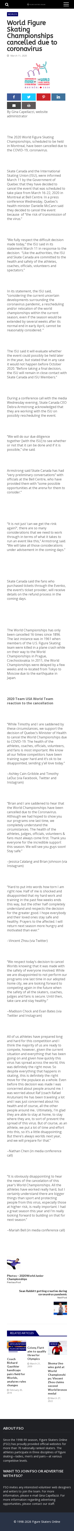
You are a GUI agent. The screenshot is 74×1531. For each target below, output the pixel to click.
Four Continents (18, 1348)
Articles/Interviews (19, 1344)
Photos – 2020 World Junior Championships (25, 1277)
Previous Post (14, 1282)
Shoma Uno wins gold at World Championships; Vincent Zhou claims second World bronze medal (57, 1378)
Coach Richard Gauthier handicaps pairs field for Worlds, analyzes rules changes (16, 1372)
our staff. (49, 1504)
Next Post (62, 1298)
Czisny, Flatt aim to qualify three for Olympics (36, 1353)
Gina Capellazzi (49, 1495)
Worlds (12, 14)
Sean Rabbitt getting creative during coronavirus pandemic (43, 1292)
